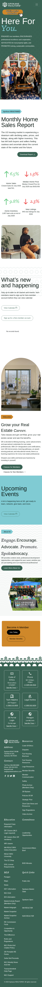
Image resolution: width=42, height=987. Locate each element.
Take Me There (11, 687)
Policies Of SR (27, 795)
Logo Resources (28, 766)
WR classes (8, 843)
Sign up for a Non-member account (17, 318)
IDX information (9, 897)
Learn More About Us (12, 568)
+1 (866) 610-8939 (12, 705)
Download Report (26, 154)
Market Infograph (10, 907)
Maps (6, 881)
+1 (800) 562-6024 (30, 705)
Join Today (13, 632)
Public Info (26, 881)
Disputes (25, 750)
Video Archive (27, 814)
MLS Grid (7, 893)
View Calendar (9, 308)
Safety (24, 781)
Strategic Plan (27, 799)
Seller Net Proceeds (11, 958)
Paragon (7, 877)
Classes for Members (12, 467)
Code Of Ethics (27, 746)
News (6, 885)
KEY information (10, 889)
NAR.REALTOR (28, 916)
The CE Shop (9, 860)
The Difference (9, 935)
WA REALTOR (27, 908)
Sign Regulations (28, 810)
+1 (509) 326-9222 (30, 685)
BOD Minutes (27, 863)
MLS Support (9, 975)
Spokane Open (27, 900)
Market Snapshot (10, 911)
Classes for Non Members (14, 472)
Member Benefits (16, 639)
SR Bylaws (26, 791)
